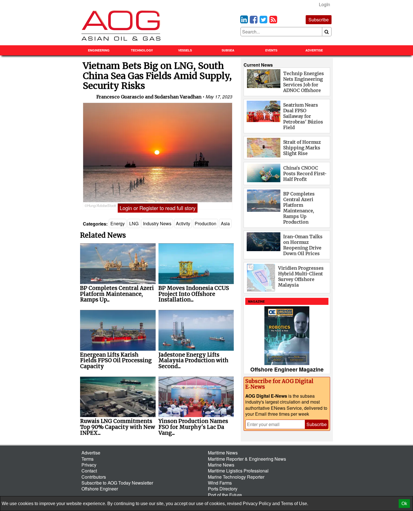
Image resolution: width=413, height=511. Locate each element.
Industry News (157, 223)
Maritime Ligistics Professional (238, 471)
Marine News (221, 465)
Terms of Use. (294, 503)
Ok (404, 503)
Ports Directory (222, 489)
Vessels (185, 50)
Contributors (93, 477)
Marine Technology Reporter (236, 477)
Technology (142, 50)
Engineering (99, 50)
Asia (225, 223)
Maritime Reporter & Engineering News (247, 459)
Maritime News (223, 453)
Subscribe (318, 19)
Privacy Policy (257, 503)
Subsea (228, 50)
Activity (183, 223)
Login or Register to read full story (158, 207)
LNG (134, 223)
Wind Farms (220, 483)
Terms (87, 459)
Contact (89, 471)
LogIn (324, 4)
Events (271, 50)
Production (205, 223)
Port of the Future (225, 495)
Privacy (88, 465)
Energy (117, 223)
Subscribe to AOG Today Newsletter (117, 483)
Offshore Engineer (99, 489)
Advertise (314, 50)
